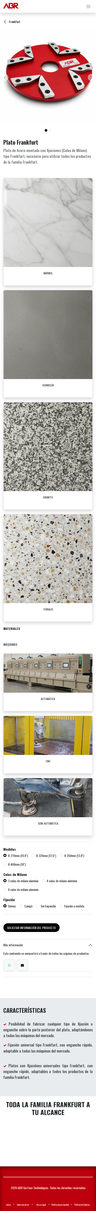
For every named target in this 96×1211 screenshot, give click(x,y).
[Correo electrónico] (22, 965)
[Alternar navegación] (88, 6)
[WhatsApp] (9, 965)
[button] (5, 77)
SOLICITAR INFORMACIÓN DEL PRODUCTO (31, 927)
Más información (13, 944)
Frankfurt (14, 21)
